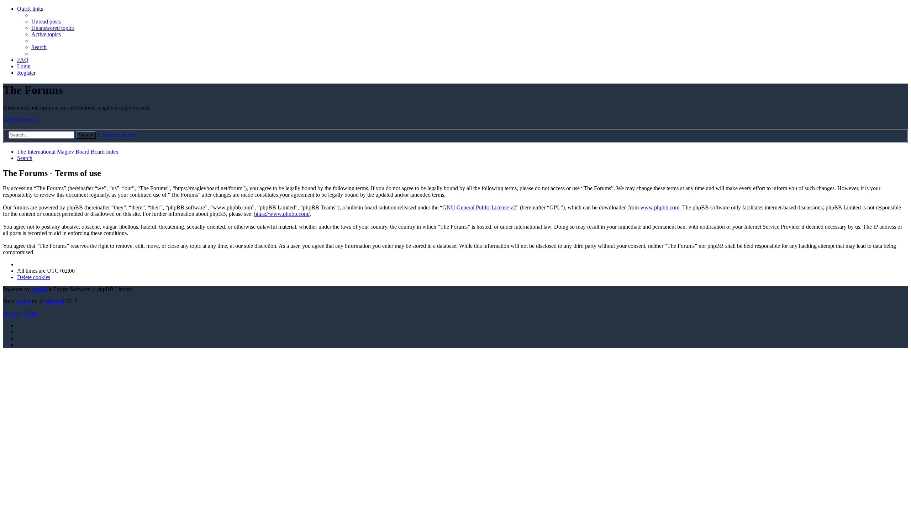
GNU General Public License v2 (479, 207)
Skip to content (20, 120)
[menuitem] (46, 21)
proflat (23, 301)
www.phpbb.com (659, 207)
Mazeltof (54, 301)
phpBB (39, 289)
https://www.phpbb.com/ (282, 214)
